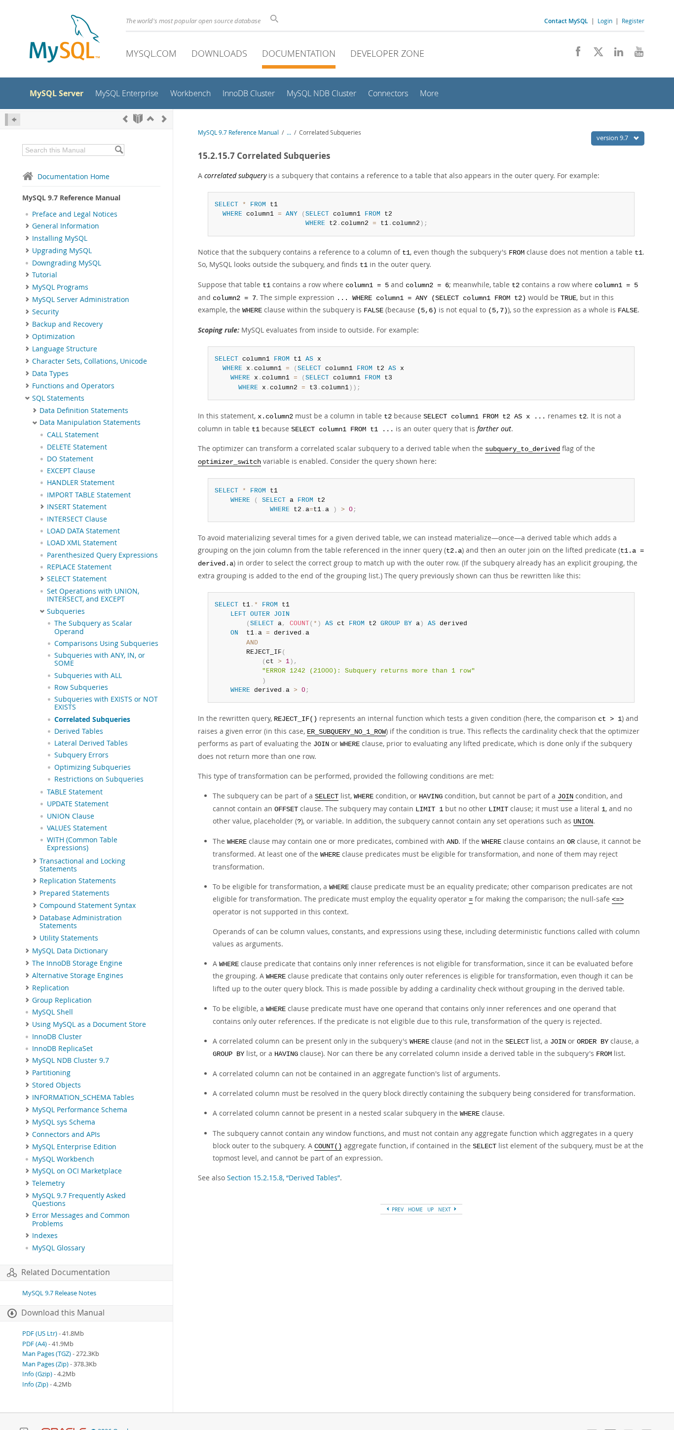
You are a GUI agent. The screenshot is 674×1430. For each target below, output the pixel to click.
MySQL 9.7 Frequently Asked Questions (79, 1199)
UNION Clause (70, 816)
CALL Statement (73, 434)
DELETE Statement (77, 447)
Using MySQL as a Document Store (89, 1024)
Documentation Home (73, 176)
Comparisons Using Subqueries (106, 643)
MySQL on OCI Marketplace (77, 1171)
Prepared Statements (74, 893)
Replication (50, 987)
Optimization (53, 336)
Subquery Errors (81, 755)
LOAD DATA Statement (83, 531)
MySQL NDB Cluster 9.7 (70, 1060)
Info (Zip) (35, 1384)
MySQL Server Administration (80, 299)
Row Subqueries (81, 687)
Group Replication (62, 1000)
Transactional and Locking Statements (82, 865)
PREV (397, 1209)
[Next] (164, 118)
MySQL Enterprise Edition (74, 1146)
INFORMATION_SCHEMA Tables (83, 1097)
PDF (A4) (34, 1344)
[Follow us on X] (595, 54)
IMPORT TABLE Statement (89, 494)
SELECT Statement (77, 578)
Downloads (219, 53)
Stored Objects (56, 1085)
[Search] (118, 150)
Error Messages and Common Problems (81, 1219)
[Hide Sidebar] (12, 119)
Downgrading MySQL (66, 263)
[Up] (150, 118)
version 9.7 (613, 137)
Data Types (50, 373)
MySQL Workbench (63, 1159)
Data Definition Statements (83, 410)
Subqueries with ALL (88, 675)
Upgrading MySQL (62, 250)
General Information (65, 226)
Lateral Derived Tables (91, 743)
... (289, 132)
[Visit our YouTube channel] (635, 54)
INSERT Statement (77, 506)
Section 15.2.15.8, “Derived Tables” (283, 1177)
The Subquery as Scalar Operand (93, 627)
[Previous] (125, 118)
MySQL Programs (60, 287)
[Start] (138, 118)
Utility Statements (68, 938)
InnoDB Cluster (57, 1036)
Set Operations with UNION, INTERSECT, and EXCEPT (93, 595)
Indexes (45, 1235)
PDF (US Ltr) (39, 1333)
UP (430, 1209)
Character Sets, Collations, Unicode (89, 361)
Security (45, 311)
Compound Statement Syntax (87, 905)
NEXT (445, 1209)
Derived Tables (78, 731)
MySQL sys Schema (63, 1122)
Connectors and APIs (66, 1134)
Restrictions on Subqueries (99, 779)
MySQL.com (151, 53)
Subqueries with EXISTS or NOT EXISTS (106, 703)
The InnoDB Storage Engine (77, 963)
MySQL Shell (52, 1012)
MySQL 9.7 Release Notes (59, 1293)
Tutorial (44, 274)
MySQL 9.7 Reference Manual (238, 132)
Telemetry (48, 1183)
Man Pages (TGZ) (46, 1354)
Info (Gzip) (37, 1374)
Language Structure (64, 348)
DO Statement (70, 458)
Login (605, 21)
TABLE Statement (75, 792)
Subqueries (66, 611)
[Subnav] (27, 226)
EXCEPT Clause (71, 470)
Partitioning (51, 1072)
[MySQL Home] (65, 39)
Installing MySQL (59, 238)
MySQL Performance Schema (79, 1109)
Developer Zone (387, 53)
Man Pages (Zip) (45, 1364)
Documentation (299, 53)
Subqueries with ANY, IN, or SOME (99, 659)
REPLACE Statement (79, 567)
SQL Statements (58, 398)
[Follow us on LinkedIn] (615, 54)
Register (633, 21)
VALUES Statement (77, 828)
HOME (415, 1209)
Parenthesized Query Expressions (102, 555)
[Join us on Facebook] (574, 54)
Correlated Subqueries (92, 719)
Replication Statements (77, 880)
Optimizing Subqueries (92, 767)
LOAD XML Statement (82, 542)
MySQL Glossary (58, 1247)
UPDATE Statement (78, 803)
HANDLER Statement (80, 482)
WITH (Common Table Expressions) (82, 843)
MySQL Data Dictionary (70, 950)
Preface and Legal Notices (74, 214)
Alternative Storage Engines (77, 975)
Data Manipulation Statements (90, 422)
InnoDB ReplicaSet (62, 1048)
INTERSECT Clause (77, 519)
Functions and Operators (73, 385)
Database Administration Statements (80, 921)
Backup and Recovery (67, 324)
